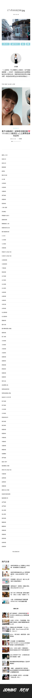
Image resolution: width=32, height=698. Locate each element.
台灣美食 (4, 183)
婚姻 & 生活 (4, 155)
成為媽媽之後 (5, 385)
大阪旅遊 (4, 349)
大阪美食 (4, 353)
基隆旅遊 (4, 332)
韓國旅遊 (4, 522)
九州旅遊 (4, 240)
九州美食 (4, 244)
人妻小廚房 (4, 207)
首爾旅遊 (4, 530)
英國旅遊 (4, 486)
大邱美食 (4, 344)
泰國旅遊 (4, 449)
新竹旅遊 (4, 401)
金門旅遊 (4, 502)
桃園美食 (4, 433)
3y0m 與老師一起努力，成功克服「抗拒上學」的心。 (19, 676)
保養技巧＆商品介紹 (6, 252)
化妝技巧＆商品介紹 (6, 256)
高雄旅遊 (4, 542)
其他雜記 (4, 211)
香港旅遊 (4, 538)
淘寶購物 (4, 453)
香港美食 (4, 203)
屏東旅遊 (4, 365)
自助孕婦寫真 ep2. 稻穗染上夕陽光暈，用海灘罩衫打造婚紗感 (20, 566)
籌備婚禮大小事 (5, 223)
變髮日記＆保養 (5, 490)
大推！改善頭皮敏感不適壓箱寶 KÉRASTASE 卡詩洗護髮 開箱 (19, 600)
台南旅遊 (4, 292)
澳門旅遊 (4, 457)
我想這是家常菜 (5, 389)
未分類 (3, 179)
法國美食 (4, 191)
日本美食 (4, 413)
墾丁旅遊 (4, 336)
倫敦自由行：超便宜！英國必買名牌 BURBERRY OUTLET (20, 587)
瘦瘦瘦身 (4, 167)
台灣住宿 (4, 304)
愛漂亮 (3, 171)
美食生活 (4, 163)
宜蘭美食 (4, 361)
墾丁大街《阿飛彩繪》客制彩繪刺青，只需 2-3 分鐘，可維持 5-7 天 (20, 593)
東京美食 (4, 425)
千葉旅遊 (4, 268)
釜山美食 (4, 514)
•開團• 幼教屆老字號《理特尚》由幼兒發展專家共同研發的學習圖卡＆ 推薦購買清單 (20, 670)
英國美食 (4, 199)
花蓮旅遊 (4, 474)
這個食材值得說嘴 (6, 494)
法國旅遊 (4, 445)
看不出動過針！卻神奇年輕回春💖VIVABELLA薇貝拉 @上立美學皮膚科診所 (16, 133)
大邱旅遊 (4, 340)
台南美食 (4, 187)
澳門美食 (4, 195)
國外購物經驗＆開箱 (6, 328)
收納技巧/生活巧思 (6, 397)
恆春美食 (4, 377)
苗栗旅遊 (4, 478)
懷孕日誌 (4, 381)
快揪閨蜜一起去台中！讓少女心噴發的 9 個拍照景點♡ (20, 580)
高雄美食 (4, 546)
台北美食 (4, 288)
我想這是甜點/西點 (6, 393)
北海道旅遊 (4, 260)
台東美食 (4, 300)
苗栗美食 (4, 482)
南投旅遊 (4, 272)
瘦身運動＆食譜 (5, 466)
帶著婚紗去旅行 (5, 215)
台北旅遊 (4, 284)
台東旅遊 (4, 296)
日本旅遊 (4, 409)
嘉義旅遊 (4, 320)
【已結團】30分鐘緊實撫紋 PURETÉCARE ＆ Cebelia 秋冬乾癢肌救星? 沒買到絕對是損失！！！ (20, 643)
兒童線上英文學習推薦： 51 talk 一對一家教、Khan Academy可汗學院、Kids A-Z (19, 629)
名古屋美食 (4, 316)
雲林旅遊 (4, 518)
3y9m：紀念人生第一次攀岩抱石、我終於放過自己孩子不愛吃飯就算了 (20, 649)
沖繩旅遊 (4, 437)
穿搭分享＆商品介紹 (6, 470)
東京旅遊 (4, 421)
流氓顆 (16, 67)
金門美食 (4, 506)
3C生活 (3, 236)
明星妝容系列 (5, 417)
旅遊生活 (4, 159)
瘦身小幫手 (4, 462)
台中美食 (4, 280)
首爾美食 (4, 534)
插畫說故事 (4, 219)
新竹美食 (4, 405)
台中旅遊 (4, 276)
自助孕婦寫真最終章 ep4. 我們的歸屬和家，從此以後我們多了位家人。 (20, 574)
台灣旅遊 (4, 308)
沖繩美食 (4, 441)
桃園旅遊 (4, 429)
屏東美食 (4, 369)
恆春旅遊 (4, 373)
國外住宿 (4, 324)
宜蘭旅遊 (4, 357)
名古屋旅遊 (4, 312)
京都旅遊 (4, 248)
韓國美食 (4, 526)
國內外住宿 (4, 175)
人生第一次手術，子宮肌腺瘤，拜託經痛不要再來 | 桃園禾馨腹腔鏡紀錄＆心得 (20, 622)
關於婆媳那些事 (5, 231)
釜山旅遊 (4, 510)
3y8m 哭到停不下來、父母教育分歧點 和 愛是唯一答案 (20, 656)
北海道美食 (4, 264)
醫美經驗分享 (16, 128)
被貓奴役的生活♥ (6, 227)
